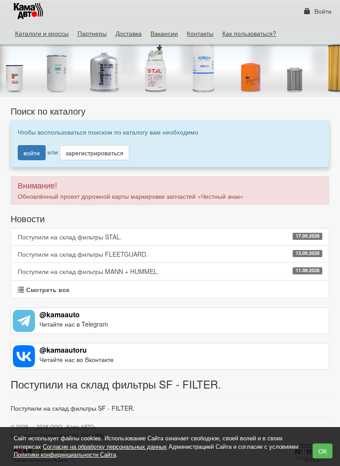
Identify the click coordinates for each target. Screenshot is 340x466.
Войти (322, 11)
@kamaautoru (63, 350)
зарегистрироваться (95, 152)
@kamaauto (59, 314)
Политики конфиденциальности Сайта (65, 454)
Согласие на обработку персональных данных (105, 446)
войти (31, 152)
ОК (322, 451)
